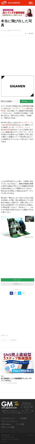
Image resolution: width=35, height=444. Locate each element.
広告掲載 (23, 418)
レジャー (5, 340)
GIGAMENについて (8, 418)
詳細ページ (27, 101)
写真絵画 (13, 340)
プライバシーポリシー (9, 421)
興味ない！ (18, 284)
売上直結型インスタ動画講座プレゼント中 (16, 378)
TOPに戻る (29, 435)
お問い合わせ (6, 424)
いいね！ (18, 280)
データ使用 (20, 424)
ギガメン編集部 (7, 30)
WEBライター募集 (7, 427)
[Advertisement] (17, 56)
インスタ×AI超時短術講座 (10, 383)
